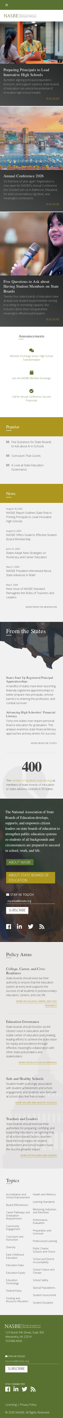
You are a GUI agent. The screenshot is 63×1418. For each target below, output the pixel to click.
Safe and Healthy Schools (25, 1078)
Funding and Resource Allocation (17, 1300)
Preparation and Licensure (42, 1232)
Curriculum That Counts (26, 456)
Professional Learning (45, 1241)
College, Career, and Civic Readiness (25, 970)
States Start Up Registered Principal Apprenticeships (29, 679)
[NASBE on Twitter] (30, 928)
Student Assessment (44, 1295)
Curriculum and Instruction (14, 1238)
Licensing (11, 1405)
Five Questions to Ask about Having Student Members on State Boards (31, 286)
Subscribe (17, 910)
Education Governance (22, 1021)
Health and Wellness (44, 1194)
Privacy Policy (28, 1405)
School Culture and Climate (43, 1271)
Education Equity (15, 1272)
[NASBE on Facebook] (8, 928)
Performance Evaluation (40, 1221)
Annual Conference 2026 (24, 175)
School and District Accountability (43, 1260)
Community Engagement (13, 1227)
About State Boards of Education (29, 878)
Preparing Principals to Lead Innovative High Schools (26, 72)
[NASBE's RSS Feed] (33, 1390)
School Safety (40, 1280)
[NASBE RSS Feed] (41, 928)
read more (52, 98)
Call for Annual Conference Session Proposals (31, 398)
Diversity (10, 1247)
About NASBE (20, 862)
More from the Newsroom (41, 606)
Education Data (15, 1265)
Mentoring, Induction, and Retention (45, 1211)
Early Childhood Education (15, 1256)
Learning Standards (44, 1201)
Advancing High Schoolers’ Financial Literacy (30, 714)
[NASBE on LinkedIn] (19, 928)
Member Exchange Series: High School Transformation (31, 357)
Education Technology (12, 1281)
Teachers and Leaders (22, 1118)
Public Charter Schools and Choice (44, 1250)
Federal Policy (14, 1290)
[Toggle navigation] (7, 5)
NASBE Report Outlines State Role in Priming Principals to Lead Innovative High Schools (29, 517)
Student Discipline (43, 1302)
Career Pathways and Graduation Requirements (18, 1215)
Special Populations (44, 1287)
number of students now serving (32, 780)
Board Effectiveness (17, 1205)
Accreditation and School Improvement (18, 1196)
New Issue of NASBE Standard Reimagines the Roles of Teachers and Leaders (30, 593)
